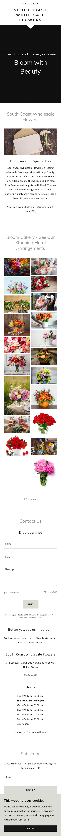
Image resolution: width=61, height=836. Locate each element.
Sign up (30, 790)
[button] (30, 499)
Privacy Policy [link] (50, 615)
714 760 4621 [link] (30, 4)
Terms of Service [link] (29, 617)
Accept (30, 828)
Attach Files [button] (12, 592)
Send (30, 604)
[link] (30, 15)
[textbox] (30, 544)
